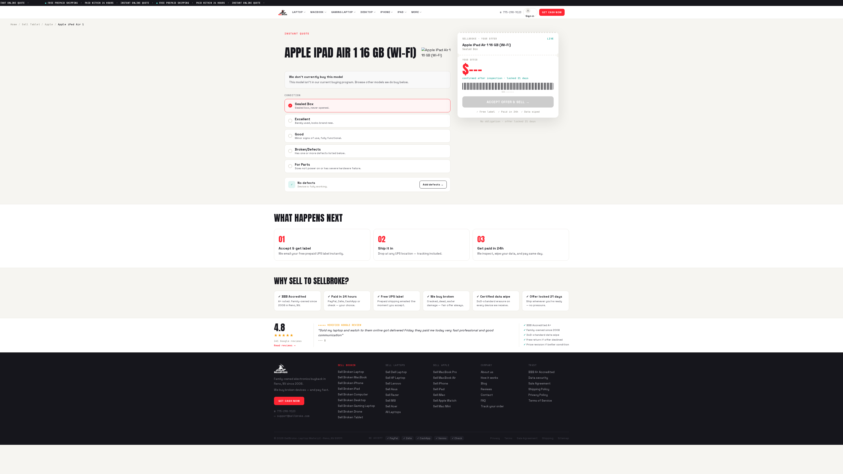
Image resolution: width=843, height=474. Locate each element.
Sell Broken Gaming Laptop (356, 406)
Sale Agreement (539, 383)
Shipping (547, 438)
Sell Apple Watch (444, 400)
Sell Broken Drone (350, 411)
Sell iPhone (440, 383)
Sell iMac (439, 395)
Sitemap (563, 438)
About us (487, 372)
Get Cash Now (552, 12)
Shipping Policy (538, 389)
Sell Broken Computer (353, 394)
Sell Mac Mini (442, 406)
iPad (400, 12)
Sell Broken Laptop (351, 372)
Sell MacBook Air (444, 378)
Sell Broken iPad (349, 389)
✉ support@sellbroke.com (291, 416)
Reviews (486, 389)
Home (14, 24)
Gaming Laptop (342, 12)
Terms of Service (540, 400)
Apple (49, 24)
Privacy (495, 438)
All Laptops (393, 412)
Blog (484, 383)
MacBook (317, 12)
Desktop (366, 12)
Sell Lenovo (393, 383)
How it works (489, 378)
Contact (487, 395)
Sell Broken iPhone (350, 383)
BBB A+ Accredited (541, 372)
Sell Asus (391, 389)
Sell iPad (439, 389)
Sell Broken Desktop (352, 400)
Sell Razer (392, 395)
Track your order (492, 406)
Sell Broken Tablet (350, 417)
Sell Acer (391, 406)
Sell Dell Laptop (396, 372)
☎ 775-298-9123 (284, 411)
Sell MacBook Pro (445, 372)
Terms (508, 438)
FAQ (483, 400)
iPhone (385, 12)
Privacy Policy (538, 395)
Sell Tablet (31, 24)
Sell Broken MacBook (352, 377)
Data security (538, 378)
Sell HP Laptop (395, 378)
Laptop (297, 12)
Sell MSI (390, 400)
